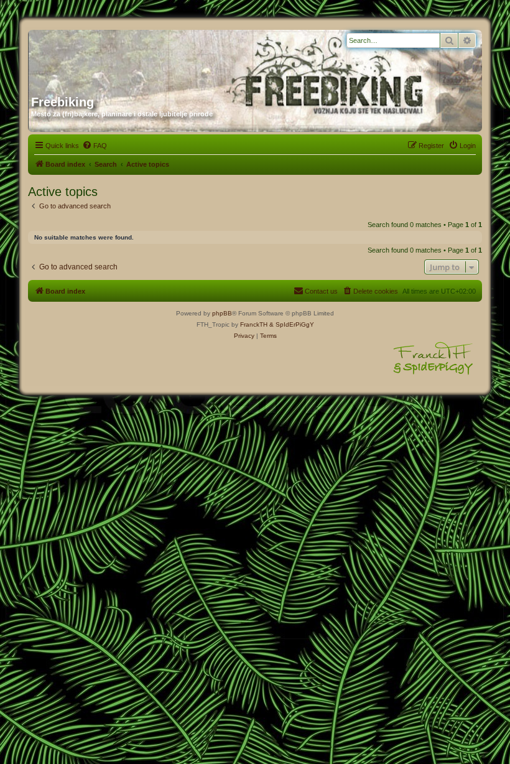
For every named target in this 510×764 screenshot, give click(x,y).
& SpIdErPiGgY (291, 324)
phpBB (222, 313)
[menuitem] (94, 145)
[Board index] (150, 58)
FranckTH (253, 324)
